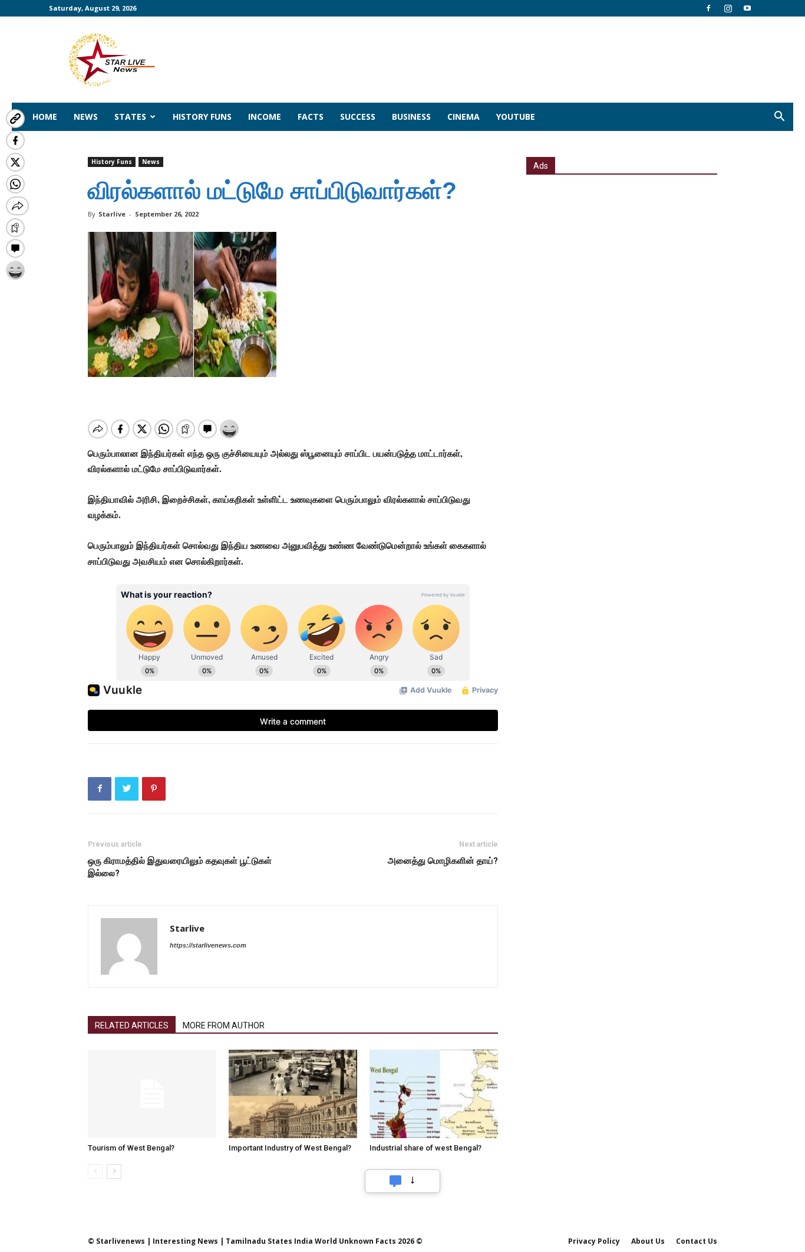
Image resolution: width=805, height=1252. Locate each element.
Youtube (515, 116)
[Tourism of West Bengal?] (152, 1094)
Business (411, 116)
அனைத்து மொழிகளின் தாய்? (443, 861)
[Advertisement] (621, 263)
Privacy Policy (594, 1241)
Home (44, 116)
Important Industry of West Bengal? (290, 1147)
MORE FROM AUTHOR (224, 1025)
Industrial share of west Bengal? (425, 1147)
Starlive (112, 213)
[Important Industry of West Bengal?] (293, 1094)
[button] (779, 117)
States (130, 116)
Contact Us (696, 1241)
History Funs (202, 116)
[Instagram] (728, 8)
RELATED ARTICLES (132, 1025)
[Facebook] (708, 8)
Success (357, 116)
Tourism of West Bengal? (131, 1147)
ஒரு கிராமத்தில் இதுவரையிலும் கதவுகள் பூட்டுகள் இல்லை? (180, 867)
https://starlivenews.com (208, 945)
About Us (648, 1241)
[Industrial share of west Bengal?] (433, 1094)
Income (264, 116)
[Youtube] (747, 8)
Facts (311, 116)
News (86, 116)
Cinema (463, 116)
